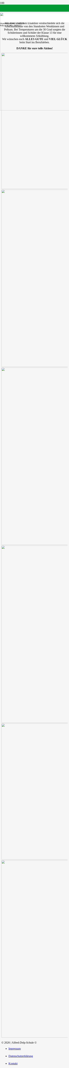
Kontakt (13, 1063)
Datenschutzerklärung (20, 1056)
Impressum (14, 1048)
